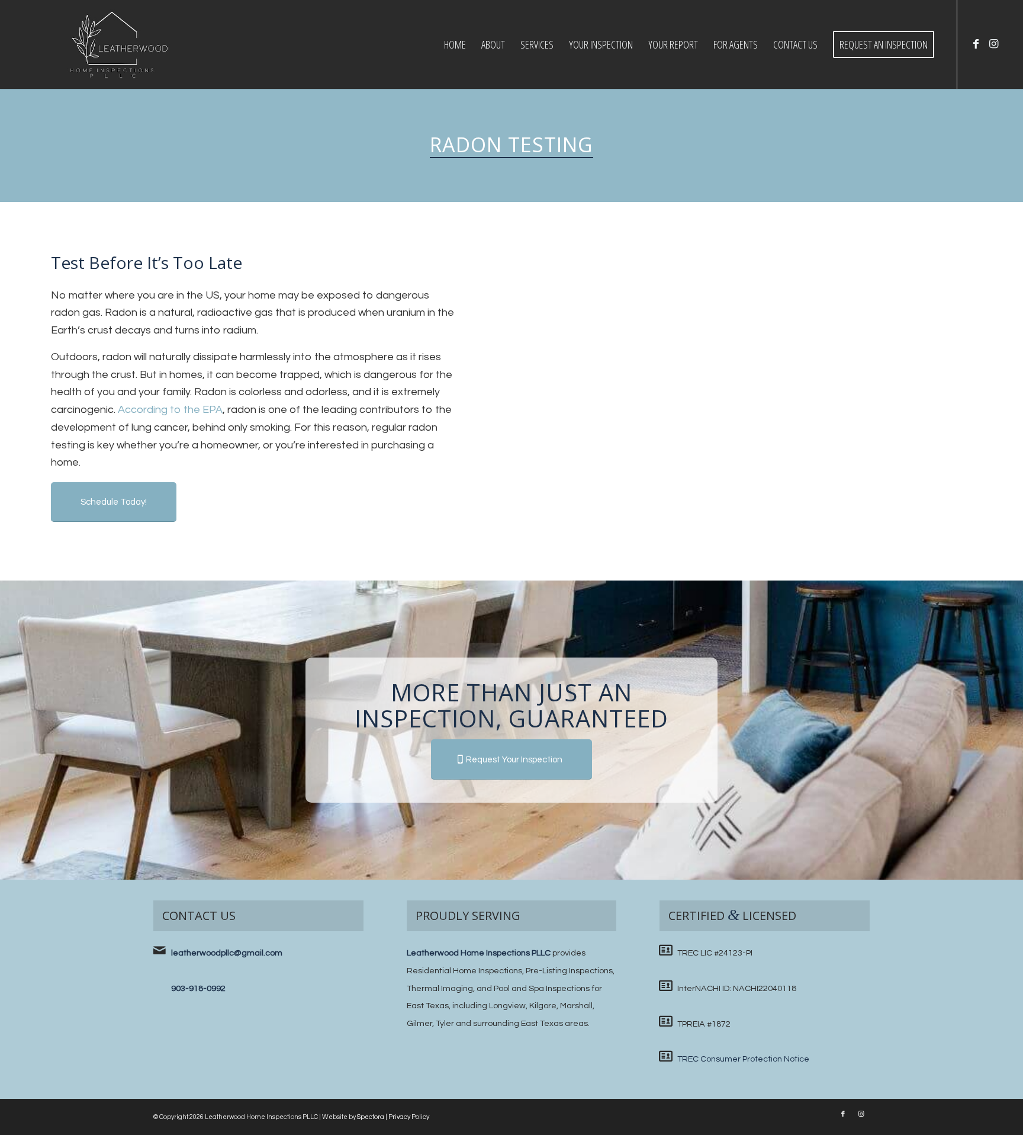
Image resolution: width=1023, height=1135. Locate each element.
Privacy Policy (408, 1117)
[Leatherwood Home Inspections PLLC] (112, 44)
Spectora (370, 1117)
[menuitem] (455, 44)
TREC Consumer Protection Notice (743, 1058)
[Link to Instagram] (993, 44)
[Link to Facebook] (976, 44)
